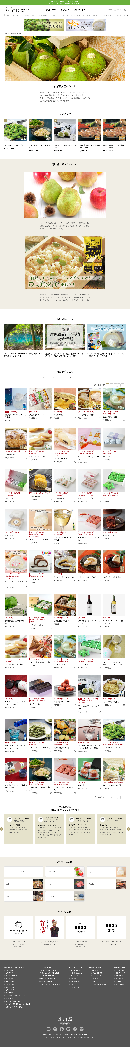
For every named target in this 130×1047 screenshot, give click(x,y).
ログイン (120, 10)
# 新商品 (118, 15)
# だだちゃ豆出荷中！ (13, 15)
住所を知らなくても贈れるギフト (51, 984)
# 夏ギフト (56, 15)
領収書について (11, 979)
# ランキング (108, 15)
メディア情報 (120, 984)
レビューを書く (76, 987)
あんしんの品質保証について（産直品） (18, 1004)
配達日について (11, 987)
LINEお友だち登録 (46, 981)
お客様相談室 (10, 993)
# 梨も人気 (86, 15)
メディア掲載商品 (96, 973)
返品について (10, 990)
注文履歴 (73, 979)
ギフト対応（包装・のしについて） (17, 996)
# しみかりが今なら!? (29, 15)
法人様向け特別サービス (48, 970)
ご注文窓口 (9, 970)
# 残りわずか (97, 15)
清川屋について (50, 10)
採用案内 (118, 979)
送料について (10, 981)
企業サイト (119, 973)
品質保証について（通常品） (15, 1007)
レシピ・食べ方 (96, 976)
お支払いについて (11, 976)
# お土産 (65, 15)
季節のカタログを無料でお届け (50, 973)
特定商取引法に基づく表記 (41, 1037)
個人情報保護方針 (55, 1037)
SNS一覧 (118, 981)
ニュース (94, 981)
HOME (5, 34)
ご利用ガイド (10, 973)
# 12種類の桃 (76, 15)
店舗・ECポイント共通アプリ (49, 979)
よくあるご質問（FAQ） (13, 1001)
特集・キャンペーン (97, 970)
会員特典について (76, 973)
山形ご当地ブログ (96, 979)
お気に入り (74, 984)
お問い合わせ (10, 998)
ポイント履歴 (75, 981)
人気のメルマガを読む (47, 976)
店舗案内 (118, 976)
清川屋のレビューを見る (99, 984)
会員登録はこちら (76, 970)
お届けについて (11, 984)
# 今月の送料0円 (44, 15)
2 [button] (111, 385)
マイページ (74, 976)
